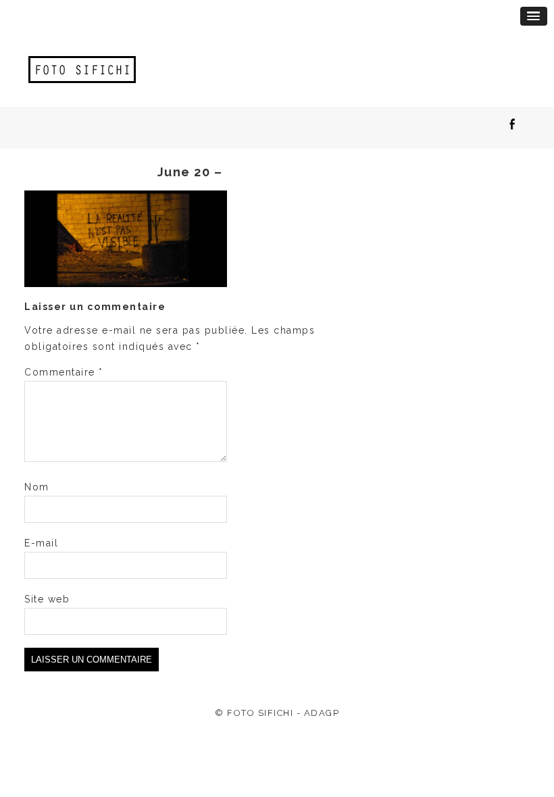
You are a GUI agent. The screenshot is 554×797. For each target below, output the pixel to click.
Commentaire (63, 372)
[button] (533, 16)
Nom (36, 487)
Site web (47, 599)
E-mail (41, 543)
